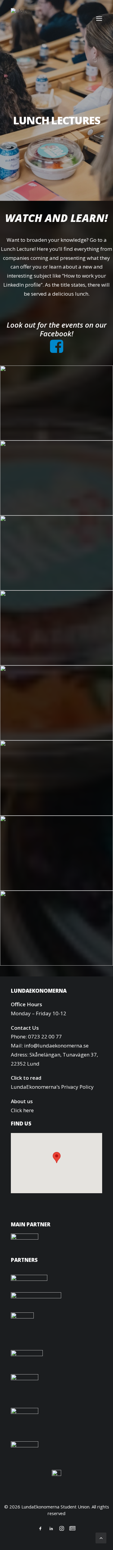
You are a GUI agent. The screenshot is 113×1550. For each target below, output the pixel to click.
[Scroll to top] (101, 1537)
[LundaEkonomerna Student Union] (21, 18)
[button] (99, 18)
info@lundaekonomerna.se (56, 1045)
